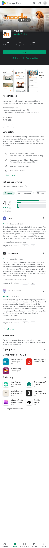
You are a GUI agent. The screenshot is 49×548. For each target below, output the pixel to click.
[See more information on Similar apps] (45, 377)
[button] (23, 45)
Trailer (24, 20)
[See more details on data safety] (10, 175)
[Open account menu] (45, 3)
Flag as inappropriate (13, 409)
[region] (24, 43)
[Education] (8, 126)
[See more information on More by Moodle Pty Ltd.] (45, 355)
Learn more (13, 156)
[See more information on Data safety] (45, 132)
